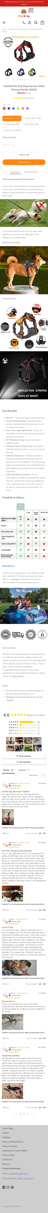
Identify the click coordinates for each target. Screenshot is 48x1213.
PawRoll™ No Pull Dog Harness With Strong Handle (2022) (23, 828)
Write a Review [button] (25, 756)
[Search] (35, 21)
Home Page (7, 1128)
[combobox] (8, 145)
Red (4, 108)
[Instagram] (8, 1187)
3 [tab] (19, 79)
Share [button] (7, 833)
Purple (27, 108)
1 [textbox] (4, 146)
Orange (23, 108)
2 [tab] (16, 79)
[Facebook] (4, 1187)
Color (6, 105)
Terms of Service (9, 1146)
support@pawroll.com (18, 1173)
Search (5, 1133)
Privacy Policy (8, 1155)
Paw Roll (18, 1206)
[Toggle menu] (3, 22)
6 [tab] (28, 79)
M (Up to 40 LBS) (11, 124)
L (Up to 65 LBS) (31, 124)
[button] (40, 833)
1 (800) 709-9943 (24, 1178)
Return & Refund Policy (12, 1141)
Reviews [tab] (6, 770)
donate (16, 579)
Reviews (6, 1164)
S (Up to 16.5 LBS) (32, 118)
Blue (13, 108)
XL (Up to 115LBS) (12, 130)
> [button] (32, 1114)
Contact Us (7, 1159)
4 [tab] (22, 79)
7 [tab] (31, 79)
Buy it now (24, 162)
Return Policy (18, 676)
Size (3, 114)
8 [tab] (34, 79)
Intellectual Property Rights (14, 1150)
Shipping (6, 1137)
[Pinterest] (12, 1187)
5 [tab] (25, 79)
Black (9, 108)
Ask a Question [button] (25, 762)
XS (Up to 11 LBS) (12, 118)
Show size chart (9, 137)
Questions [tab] (22, 770)
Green (18, 108)
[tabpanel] (24, 56)
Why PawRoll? (31, 172)
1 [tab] (13, 79)
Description (15, 172)
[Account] (29, 21)
